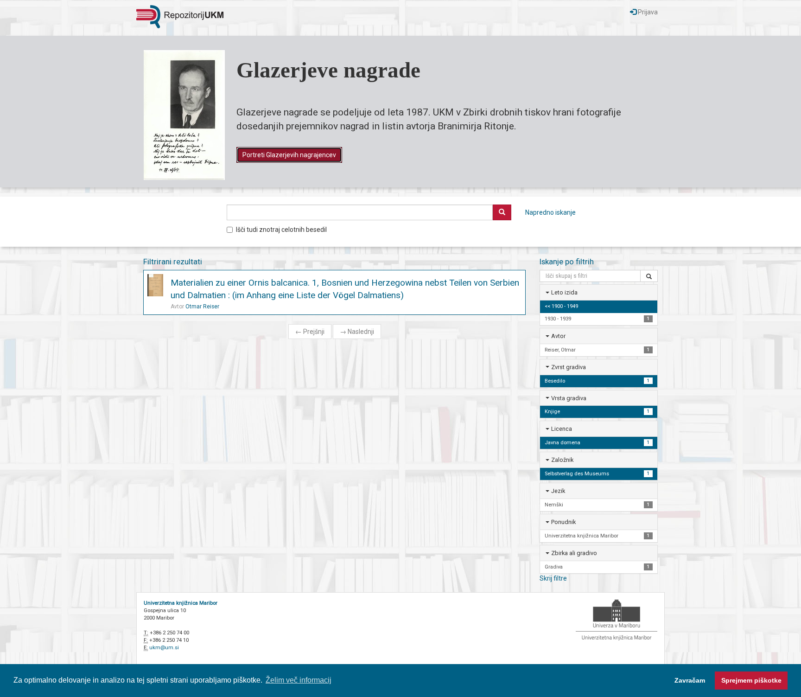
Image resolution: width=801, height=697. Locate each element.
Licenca (561, 428)
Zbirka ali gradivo (574, 553)
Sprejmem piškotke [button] (751, 680)
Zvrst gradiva (568, 367)
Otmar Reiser (202, 306)
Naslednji (357, 331)
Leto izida (564, 292)
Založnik (562, 459)
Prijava (647, 12)
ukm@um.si (164, 648)
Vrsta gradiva (568, 398)
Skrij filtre (553, 578)
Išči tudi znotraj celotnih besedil (281, 229)
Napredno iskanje (550, 212)
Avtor (558, 336)
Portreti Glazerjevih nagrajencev (289, 155)
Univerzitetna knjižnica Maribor (180, 603)
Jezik (558, 490)
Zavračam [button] (689, 680)
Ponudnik (563, 521)
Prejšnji (309, 331)
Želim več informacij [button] (298, 680)
